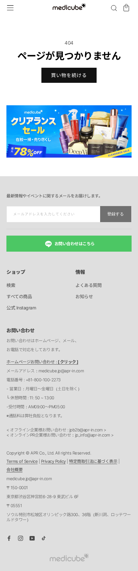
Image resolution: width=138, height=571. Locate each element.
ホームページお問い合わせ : (42, 361)
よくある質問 (88, 285)
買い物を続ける (69, 75)
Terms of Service (22, 461)
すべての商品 (19, 296)
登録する (115, 214)
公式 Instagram (21, 307)
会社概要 (14, 469)
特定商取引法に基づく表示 (93, 461)
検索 (10, 285)
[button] (114, 8)
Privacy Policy (53, 461)
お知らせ (84, 296)
